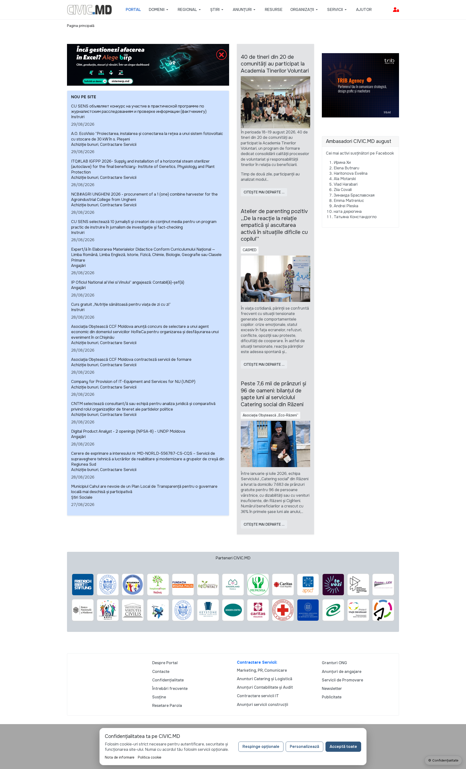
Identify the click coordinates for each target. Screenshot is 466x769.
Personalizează (304, 746)
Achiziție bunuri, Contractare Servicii (103, 144)
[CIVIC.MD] (89, 9)
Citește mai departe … (264, 192)
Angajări (78, 265)
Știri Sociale (81, 497)
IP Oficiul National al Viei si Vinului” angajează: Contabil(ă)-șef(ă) (127, 282)
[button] (159, 9)
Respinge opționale (260, 746)
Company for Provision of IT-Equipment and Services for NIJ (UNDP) (133, 381)
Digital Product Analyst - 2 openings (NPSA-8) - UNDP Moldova (128, 431)
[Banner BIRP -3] (148, 64)
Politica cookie (149, 757)
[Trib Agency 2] (360, 85)
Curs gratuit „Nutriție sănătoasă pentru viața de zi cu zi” (121, 304)
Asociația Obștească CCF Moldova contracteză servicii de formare (131, 359)
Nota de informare (119, 757)
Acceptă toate (343, 746)
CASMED (250, 250)
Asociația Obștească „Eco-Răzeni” (270, 415)
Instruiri (77, 116)
